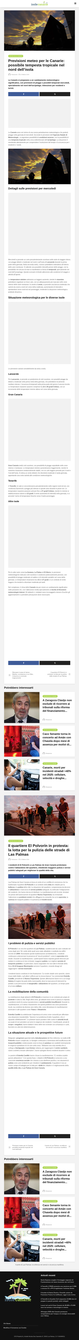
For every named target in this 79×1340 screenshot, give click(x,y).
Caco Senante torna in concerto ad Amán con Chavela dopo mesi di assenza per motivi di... (57, 739)
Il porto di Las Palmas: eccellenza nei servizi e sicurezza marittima (39, 1265)
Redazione (14, 74)
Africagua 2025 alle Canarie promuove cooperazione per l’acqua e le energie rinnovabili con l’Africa (58, 1314)
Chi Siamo (7, 1323)
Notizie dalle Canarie (15, 56)
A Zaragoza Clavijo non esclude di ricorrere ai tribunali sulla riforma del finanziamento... (57, 705)
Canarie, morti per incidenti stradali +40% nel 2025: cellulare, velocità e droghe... (57, 773)
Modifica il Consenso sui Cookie (14, 1328)
